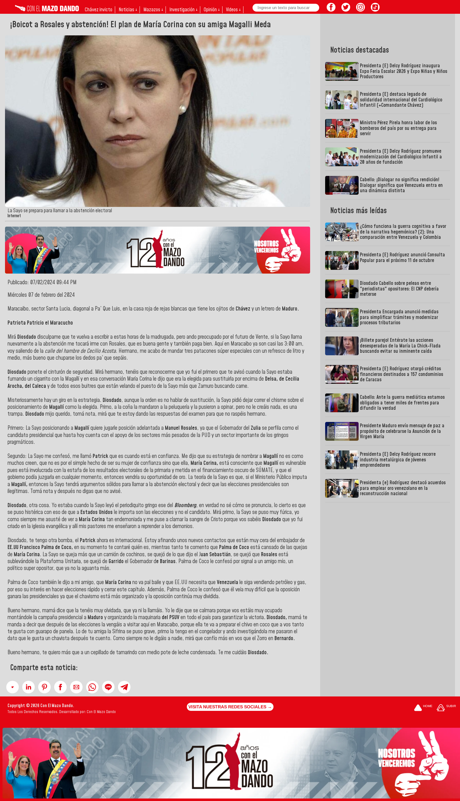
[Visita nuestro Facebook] (331, 9)
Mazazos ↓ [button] (153, 9)
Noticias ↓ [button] (128, 9)
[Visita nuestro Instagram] (360, 9)
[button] (12, 687)
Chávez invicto (98, 9)
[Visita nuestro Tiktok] (375, 9)
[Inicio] (47, 9)
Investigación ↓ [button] (183, 9)
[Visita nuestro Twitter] (345, 9)
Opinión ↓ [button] (212, 9)
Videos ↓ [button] (233, 9)
